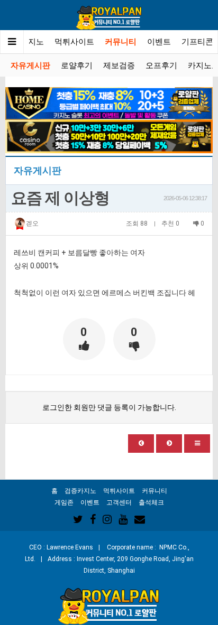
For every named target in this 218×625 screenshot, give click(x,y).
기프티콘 (197, 41)
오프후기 (161, 65)
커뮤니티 (121, 41)
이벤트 (159, 41)
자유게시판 (30, 65)
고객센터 (119, 502)
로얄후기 (77, 65)
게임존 (64, 502)
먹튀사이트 (74, 41)
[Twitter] (78, 519)
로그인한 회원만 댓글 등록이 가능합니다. (109, 407)
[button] (141, 443)
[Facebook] (92, 519)
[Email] (140, 519)
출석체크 (151, 502)
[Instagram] (107, 519)
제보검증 (119, 65)
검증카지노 (80, 491)
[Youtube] (123, 519)
